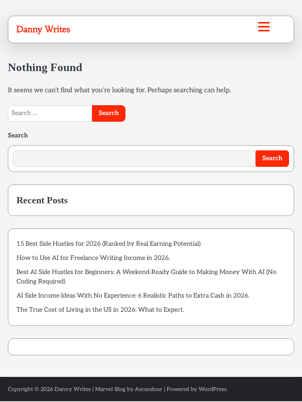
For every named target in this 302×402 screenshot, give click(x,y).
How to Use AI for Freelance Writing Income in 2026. (93, 258)
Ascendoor (148, 389)
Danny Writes (43, 29)
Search (18, 135)
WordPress (212, 389)
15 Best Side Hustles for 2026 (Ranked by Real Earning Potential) (109, 244)
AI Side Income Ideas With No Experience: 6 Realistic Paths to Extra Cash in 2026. (133, 296)
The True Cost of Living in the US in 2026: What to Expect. (100, 310)
